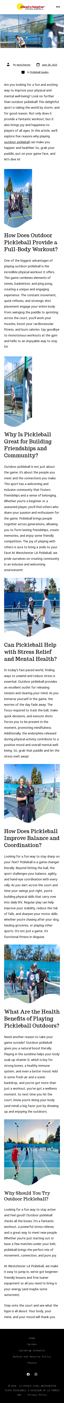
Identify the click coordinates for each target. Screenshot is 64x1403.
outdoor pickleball (17, 142)
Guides (32, 1344)
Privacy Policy (37, 1394)
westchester (24, 64)
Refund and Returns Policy (32, 1356)
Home (32, 1338)
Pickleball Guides (39, 72)
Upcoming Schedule (32, 1350)
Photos (32, 1362)
